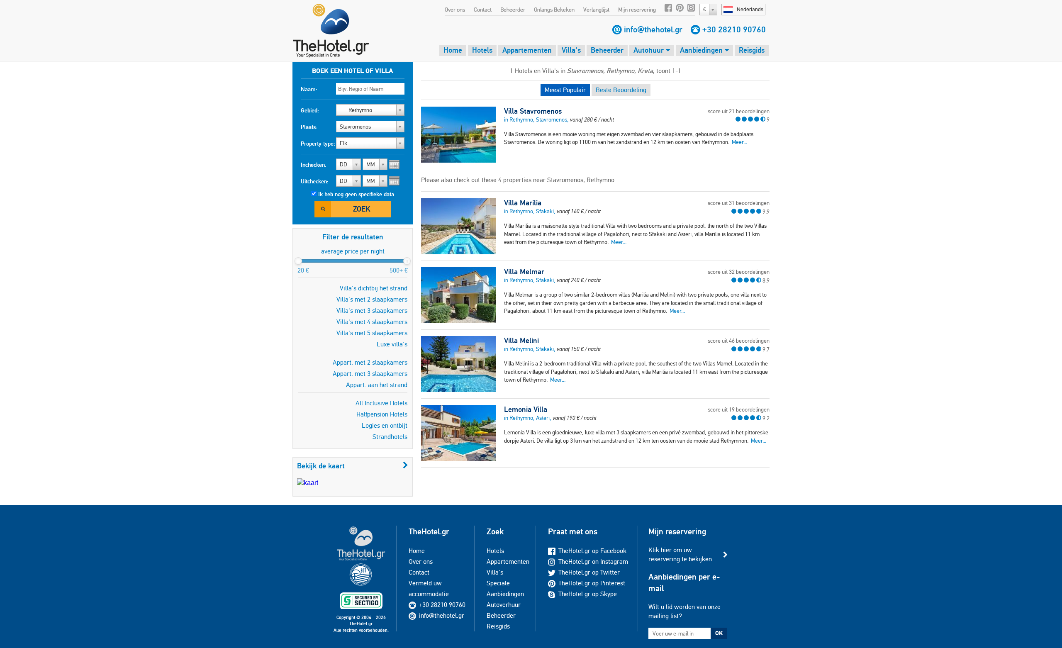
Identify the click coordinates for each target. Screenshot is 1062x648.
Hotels (482, 50)
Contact (483, 9)
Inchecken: (313, 164)
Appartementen (527, 50)
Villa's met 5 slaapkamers (371, 333)
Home (452, 50)
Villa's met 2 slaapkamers (371, 299)
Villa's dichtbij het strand (373, 288)
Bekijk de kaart (321, 465)
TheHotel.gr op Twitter (589, 572)
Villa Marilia (522, 202)
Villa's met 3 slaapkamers (371, 310)
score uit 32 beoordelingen (739, 271)
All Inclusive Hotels (381, 403)
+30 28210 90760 (734, 29)
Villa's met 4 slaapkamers (371, 322)
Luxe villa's (392, 344)
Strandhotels (390, 437)
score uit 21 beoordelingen (739, 111)
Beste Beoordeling (621, 90)
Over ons (455, 9)
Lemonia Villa (525, 409)
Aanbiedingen (702, 50)
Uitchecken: (315, 181)
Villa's (571, 50)
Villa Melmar (524, 271)
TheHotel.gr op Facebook (592, 551)
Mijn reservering (637, 9)
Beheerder (512, 9)
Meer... (739, 142)
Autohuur (649, 50)
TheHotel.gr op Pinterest (591, 583)
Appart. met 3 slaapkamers (370, 374)
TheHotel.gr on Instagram (593, 561)
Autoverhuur (504, 605)
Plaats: (309, 127)
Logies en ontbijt (384, 425)
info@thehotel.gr (653, 29)
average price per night (353, 251)
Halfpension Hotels (381, 414)
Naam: (309, 89)
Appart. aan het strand (376, 385)
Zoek (361, 209)
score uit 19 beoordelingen (739, 409)
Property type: (318, 143)
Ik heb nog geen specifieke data (356, 194)
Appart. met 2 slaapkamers (370, 362)
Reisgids (752, 50)
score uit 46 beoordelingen (739, 340)
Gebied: (310, 110)
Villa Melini (521, 340)
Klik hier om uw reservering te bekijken (680, 554)
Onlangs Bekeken (554, 9)
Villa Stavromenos (533, 111)
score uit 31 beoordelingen (739, 203)
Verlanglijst (596, 9)
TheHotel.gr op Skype (587, 594)
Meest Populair (565, 90)
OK (719, 633)
